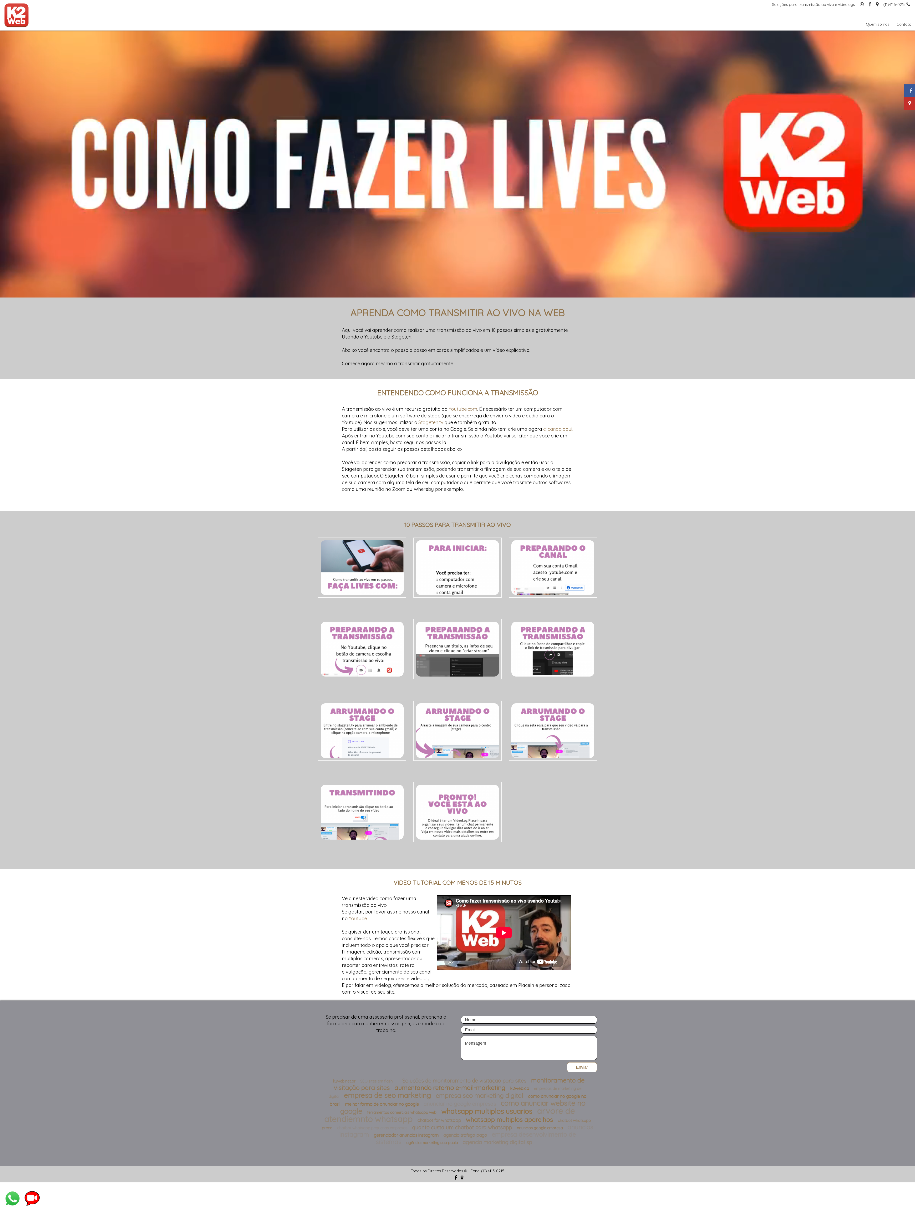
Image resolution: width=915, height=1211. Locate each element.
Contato (904, 24)
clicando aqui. (558, 429)
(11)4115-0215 (894, 4)
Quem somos (878, 24)
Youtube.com (463, 409)
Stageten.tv (430, 422)
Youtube (358, 918)
